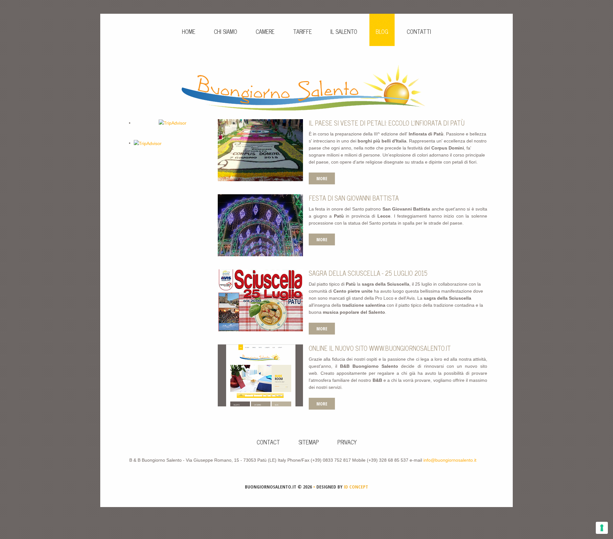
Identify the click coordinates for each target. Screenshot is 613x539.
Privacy (347, 442)
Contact (268, 442)
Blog (382, 31)
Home (188, 31)
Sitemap (309, 442)
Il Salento (343, 31)
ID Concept (355, 486)
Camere (265, 31)
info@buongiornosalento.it (449, 460)
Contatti (419, 31)
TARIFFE (302, 31)
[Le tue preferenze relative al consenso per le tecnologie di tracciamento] (602, 528)
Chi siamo (225, 31)
